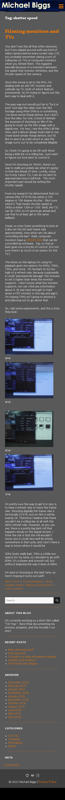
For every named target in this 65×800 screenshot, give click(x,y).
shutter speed (43, 585)
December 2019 (18, 699)
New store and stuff (21, 649)
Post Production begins (22, 663)
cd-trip (49, 581)
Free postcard (16, 653)
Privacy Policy (47, 781)
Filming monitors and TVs (32, 34)
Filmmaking (36, 581)
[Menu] (61, 6)
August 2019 (16, 706)
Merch (12, 746)
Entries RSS (12, 765)
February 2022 (17, 686)
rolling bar (30, 585)
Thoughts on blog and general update (32, 656)
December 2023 (18, 682)
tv (52, 585)
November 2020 (18, 692)
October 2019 (17, 703)
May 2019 (14, 713)
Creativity (14, 739)
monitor (20, 585)
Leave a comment (14, 588)
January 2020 (16, 696)
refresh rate (34, 239)
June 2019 (14, 710)
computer (10, 585)
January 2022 (16, 689)
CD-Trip (26, 581)
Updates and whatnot (21, 660)
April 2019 (14, 717)
